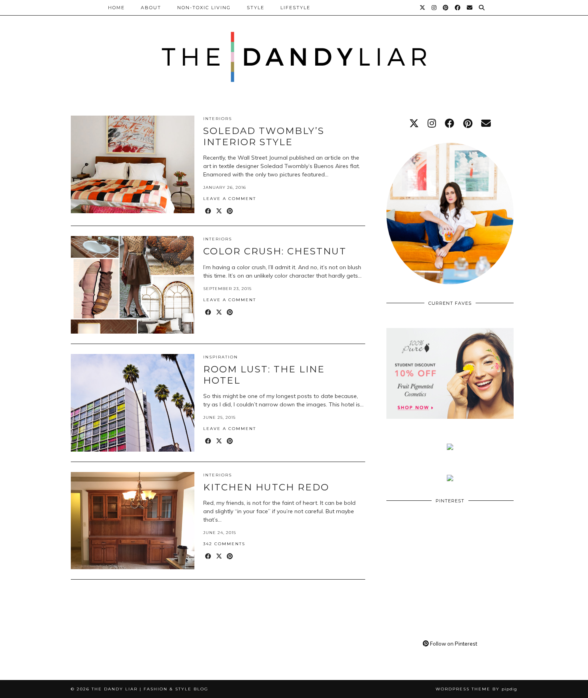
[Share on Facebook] (208, 211)
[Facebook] (458, 7)
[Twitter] (423, 7)
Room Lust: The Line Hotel (264, 375)
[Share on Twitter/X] (219, 211)
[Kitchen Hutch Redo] (132, 521)
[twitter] (414, 123)
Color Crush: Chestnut (274, 251)
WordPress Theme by (476, 689)
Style (255, 7)
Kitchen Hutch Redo (266, 487)
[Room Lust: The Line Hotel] (132, 403)
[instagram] (432, 123)
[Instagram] (434, 7)
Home (116, 7)
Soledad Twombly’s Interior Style (263, 136)
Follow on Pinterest (453, 643)
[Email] (470, 7)
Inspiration (220, 357)
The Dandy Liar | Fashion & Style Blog (150, 689)
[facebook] (449, 123)
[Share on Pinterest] (230, 211)
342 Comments (224, 543)
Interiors (217, 118)
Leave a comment (229, 198)
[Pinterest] (446, 7)
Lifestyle (295, 7)
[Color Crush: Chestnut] (132, 285)
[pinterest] (467, 123)
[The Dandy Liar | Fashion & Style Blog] (294, 48)
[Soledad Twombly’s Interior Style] (132, 164)
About (151, 7)
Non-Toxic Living (204, 7)
